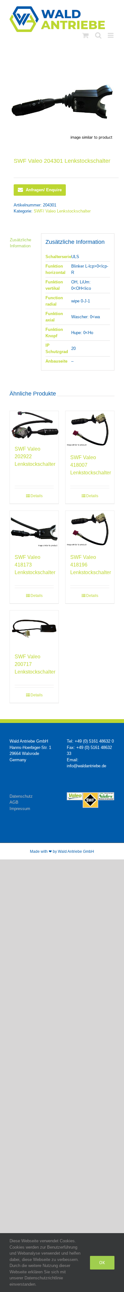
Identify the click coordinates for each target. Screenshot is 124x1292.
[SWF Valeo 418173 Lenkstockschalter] (34, 529)
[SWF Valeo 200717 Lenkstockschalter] (34, 629)
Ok (102, 1262)
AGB (14, 802)
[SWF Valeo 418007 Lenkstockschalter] (89, 429)
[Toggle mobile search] (98, 35)
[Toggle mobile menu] (111, 35)
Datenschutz (21, 796)
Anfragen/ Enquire (44, 189)
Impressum (20, 808)
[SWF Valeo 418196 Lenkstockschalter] (89, 529)
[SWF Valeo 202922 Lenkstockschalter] (34, 425)
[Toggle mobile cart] (85, 35)
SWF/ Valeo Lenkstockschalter (62, 211)
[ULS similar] (62, 101)
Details (37, 496)
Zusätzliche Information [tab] (20, 243)
